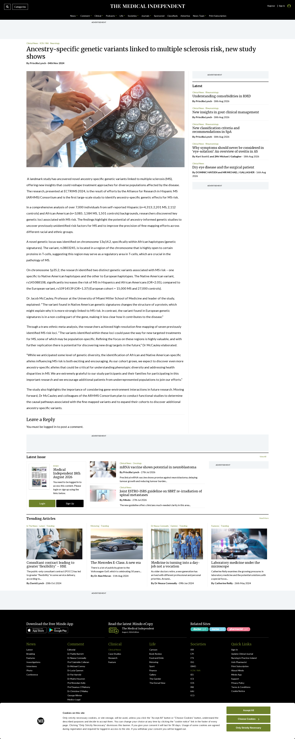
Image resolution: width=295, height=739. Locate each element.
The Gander (155, 678)
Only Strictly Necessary (248, 727)
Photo (29, 670)
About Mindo (237, 670)
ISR (192, 649)
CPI (192, 653)
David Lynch (37, 583)
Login (42, 503)
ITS (192, 658)
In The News (31, 526)
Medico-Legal (73, 699)
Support (235, 678)
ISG (192, 662)
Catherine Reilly (224, 583)
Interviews (31, 666)
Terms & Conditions (240, 687)
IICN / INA (44, 43)
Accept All (248, 710)
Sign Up (70, 503)
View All (263, 456)
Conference (32, 674)
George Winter (74, 695)
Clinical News (32, 43)
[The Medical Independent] (147, 6)
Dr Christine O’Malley (77, 691)
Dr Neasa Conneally (160, 526)
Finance (153, 670)
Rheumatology (212, 92)
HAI (192, 691)
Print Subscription (240, 666)
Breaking (30, 653)
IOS (192, 683)
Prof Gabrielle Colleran (78, 662)
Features (215, 526)
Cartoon (153, 649)
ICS (192, 678)
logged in (50, 426)
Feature (112, 662)
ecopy (56, 465)
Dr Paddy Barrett (75, 653)
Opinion (174, 526)
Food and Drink (156, 658)
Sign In (234, 649)
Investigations (33, 662)
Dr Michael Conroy (76, 666)
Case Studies (114, 653)
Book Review (155, 653)
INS (192, 687)
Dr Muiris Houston (76, 678)
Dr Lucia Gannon (75, 670)
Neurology (55, 43)
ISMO (193, 666)
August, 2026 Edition (130, 632)
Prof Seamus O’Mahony (78, 687)
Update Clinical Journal (242, 653)
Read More (264, 518)
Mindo (127, 499)
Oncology (137, 463)
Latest (42, 526)
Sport (152, 666)
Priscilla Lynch (38, 63)
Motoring (95, 526)
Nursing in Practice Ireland (244, 658)
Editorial (71, 649)
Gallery (152, 674)
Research (112, 658)
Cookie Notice (238, 691)
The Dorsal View (157, 683)
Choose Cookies (247, 719)
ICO (192, 695)
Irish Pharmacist (239, 662)
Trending (50, 526)
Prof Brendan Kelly (76, 683)
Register (271, 6)
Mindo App (236, 674)
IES (192, 674)
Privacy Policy (237, 683)
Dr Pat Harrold (74, 674)
